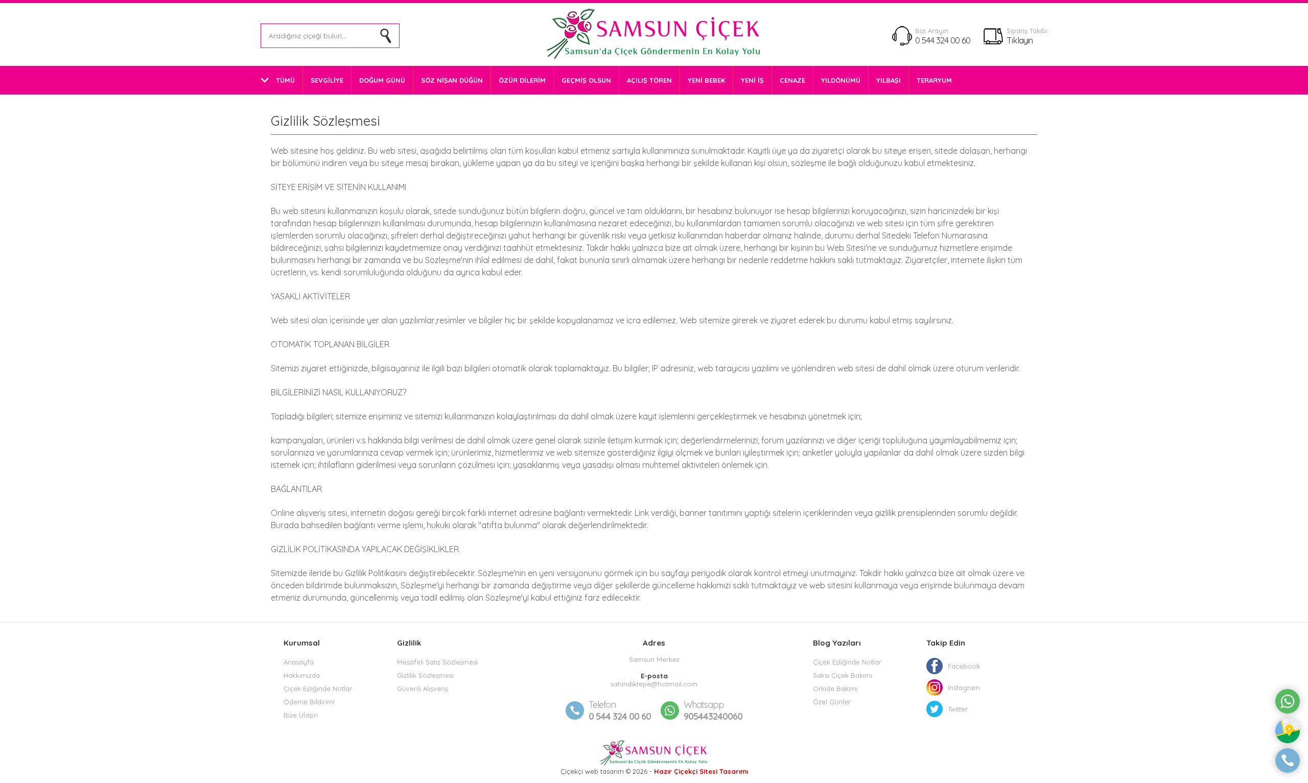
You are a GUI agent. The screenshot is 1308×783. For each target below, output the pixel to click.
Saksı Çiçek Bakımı (842, 675)
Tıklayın (1020, 40)
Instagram (964, 687)
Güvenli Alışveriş (422, 688)
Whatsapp (704, 704)
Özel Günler (832, 702)
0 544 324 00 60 (942, 40)
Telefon (602, 704)
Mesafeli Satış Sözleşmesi (437, 662)
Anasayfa (299, 662)
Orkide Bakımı (835, 688)
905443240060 (713, 710)
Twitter (958, 709)
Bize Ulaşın (301, 715)
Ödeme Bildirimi (309, 702)
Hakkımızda (302, 675)
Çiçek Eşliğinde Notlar (318, 688)
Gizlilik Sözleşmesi (425, 675)
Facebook (964, 666)
